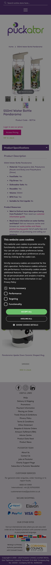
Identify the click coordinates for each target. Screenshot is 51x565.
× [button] (45, 239)
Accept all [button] (26, 311)
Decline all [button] (26, 319)
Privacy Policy (10, 282)
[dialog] (25, 282)
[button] (25, 325)
